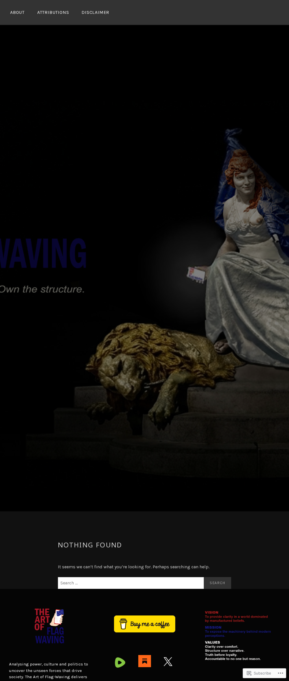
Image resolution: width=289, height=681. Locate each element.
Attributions (53, 12)
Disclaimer (95, 12)
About (17, 12)
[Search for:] (144, 583)
